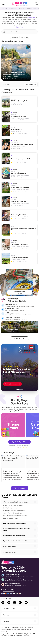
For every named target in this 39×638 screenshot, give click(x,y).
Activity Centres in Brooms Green (12, 505)
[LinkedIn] (8, 602)
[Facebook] (2, 602)
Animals (30, 8)
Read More (19, 27)
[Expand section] (35, 523)
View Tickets (14, 37)
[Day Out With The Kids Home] (19, 3)
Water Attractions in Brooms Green (14, 535)
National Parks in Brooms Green (12, 513)
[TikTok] (14, 602)
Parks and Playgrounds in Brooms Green (15, 515)
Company (6, 621)
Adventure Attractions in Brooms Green (15, 502)
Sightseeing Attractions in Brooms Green (15, 541)
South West (4, 8)
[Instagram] (20, 602)
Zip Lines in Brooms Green (10, 518)
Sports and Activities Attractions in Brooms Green (16, 529)
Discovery (6, 615)
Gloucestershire (13, 8)
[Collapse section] (35, 502)
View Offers (24, 37)
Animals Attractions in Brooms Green (14, 523)
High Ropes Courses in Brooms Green (14, 510)
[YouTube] (26, 602)
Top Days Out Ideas (9, 608)
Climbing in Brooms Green (10, 508)
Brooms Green (22, 8)
